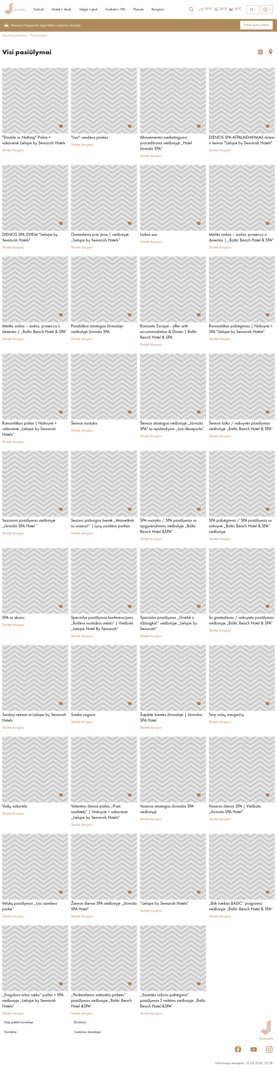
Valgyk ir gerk (88, 9)
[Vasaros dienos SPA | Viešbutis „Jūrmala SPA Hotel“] (242, 770)
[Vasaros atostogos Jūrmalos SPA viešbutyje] (173, 770)
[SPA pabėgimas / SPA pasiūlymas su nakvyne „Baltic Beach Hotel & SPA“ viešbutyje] (242, 484)
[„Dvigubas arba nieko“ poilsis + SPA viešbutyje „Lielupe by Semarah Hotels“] (35, 958)
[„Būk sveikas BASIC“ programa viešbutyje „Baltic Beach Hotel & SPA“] (242, 867)
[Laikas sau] (173, 198)
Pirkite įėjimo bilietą (256, 25)
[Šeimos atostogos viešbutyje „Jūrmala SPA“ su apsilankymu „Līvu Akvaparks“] (173, 387)
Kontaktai (10, 1032)
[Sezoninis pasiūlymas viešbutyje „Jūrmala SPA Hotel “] (35, 484)
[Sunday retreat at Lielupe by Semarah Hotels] (35, 678)
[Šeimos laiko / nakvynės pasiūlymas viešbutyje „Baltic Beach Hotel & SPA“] (242, 387)
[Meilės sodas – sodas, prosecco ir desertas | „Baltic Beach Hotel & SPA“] (242, 198)
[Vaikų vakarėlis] (35, 770)
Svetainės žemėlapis (87, 1032)
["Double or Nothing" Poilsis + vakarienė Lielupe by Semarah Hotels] (35, 101)
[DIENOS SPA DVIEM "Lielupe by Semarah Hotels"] (35, 198)
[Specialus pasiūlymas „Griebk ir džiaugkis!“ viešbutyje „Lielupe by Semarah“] (173, 581)
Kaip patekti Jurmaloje (18, 1022)
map (271, 52)
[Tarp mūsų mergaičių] (242, 678)
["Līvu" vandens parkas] (104, 101)
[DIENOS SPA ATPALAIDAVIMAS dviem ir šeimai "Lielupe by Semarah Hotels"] (242, 101)
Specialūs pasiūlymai (14, 35)
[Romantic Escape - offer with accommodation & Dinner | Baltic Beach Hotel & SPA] (173, 289)
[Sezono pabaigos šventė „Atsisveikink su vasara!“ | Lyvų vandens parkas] (104, 484)
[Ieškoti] (191, 9)
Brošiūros (80, 1022)
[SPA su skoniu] (35, 581)
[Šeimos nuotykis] (104, 387)
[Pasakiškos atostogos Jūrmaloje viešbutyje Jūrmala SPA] (104, 289)
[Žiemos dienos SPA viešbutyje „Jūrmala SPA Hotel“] (104, 867)
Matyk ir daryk (61, 9)
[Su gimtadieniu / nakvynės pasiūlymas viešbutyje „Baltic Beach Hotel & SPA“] (242, 581)
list (260, 52)
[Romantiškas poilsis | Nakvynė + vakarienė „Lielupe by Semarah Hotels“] (35, 387)
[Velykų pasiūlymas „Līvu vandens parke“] (35, 867)
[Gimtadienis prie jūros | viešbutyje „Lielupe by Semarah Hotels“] (104, 198)
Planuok (138, 9)
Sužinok (39, 9)
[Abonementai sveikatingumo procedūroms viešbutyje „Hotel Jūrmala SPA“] (173, 101)
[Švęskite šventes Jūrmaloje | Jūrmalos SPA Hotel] (173, 678)
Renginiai (157, 9)
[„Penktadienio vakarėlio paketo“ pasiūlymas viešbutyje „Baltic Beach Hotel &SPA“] (104, 958)
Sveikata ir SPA (115, 9)
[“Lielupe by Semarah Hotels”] (173, 867)
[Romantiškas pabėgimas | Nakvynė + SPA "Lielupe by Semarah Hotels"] (242, 289)
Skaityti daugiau (13, 150)
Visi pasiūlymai (38, 35)
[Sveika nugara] (104, 678)
